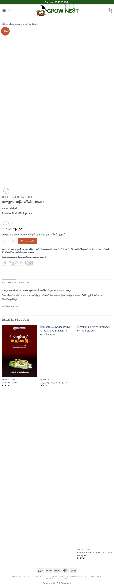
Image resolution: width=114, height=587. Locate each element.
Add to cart (27, 240)
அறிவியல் (20, 252)
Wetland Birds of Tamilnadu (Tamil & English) (94, 554)
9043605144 (61, 2)
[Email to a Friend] (21, 263)
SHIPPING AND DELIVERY (57, 578)
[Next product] (5, 223)
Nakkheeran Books (22, 197)
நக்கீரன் (14, 208)
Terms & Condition (21, 576)
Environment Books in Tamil (51, 249)
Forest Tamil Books (70, 249)
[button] (4, 10)
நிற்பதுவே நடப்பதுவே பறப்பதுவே (53, 382)
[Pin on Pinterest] (26, 263)
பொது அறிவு (29, 252)
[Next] (111, 445)
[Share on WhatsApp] (5, 263)
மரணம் (33, 257)
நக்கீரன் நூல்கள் (10, 305)
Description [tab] (9, 282)
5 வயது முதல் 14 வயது (19, 249)
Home (5, 197)
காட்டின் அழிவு (17, 257)
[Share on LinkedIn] (31, 263)
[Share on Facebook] (10, 263)
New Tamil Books (8, 252)
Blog (54, 576)
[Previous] (2, 445)
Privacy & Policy (41, 576)
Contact (63, 576)
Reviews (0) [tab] (24, 282)
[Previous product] (10, 223)
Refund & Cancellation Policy (85, 576)
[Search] (10, 10)
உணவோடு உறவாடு (10, 382)
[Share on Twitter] (15, 263)
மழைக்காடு (41, 257)
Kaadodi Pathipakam (22, 213)
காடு (8, 257)
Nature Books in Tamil (100, 249)
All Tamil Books (34, 249)
